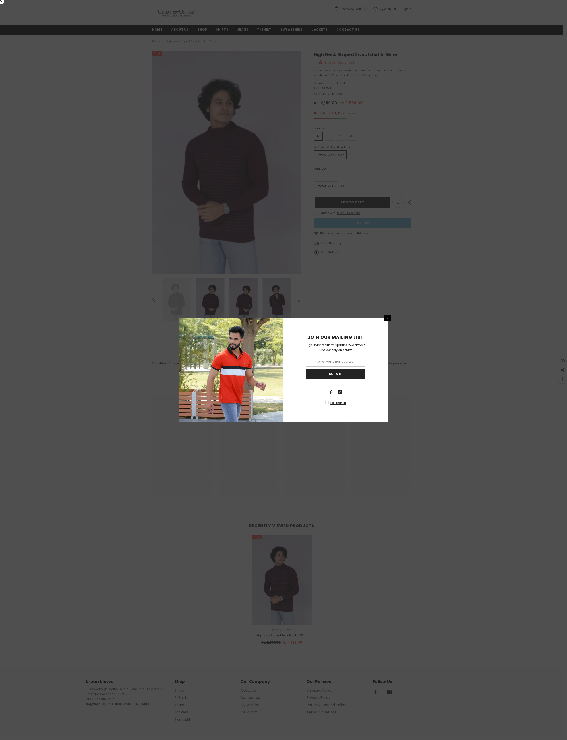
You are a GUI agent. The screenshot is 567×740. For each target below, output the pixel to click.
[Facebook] (331, 392)
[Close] (387, 318)
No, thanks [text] (338, 403)
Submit (335, 373)
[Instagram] (340, 392)
